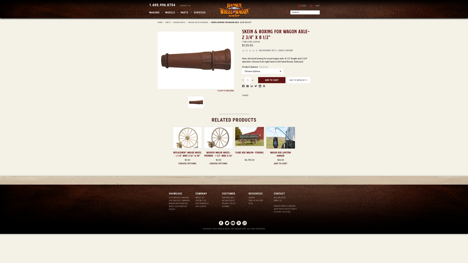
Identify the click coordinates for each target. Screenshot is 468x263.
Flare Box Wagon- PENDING (249, 152)
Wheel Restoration (178, 206)
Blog (251, 203)
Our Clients (200, 206)
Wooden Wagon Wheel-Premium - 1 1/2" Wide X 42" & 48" (218, 155)
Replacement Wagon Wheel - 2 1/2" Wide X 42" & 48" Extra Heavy (187, 155)
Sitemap (226, 206)
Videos (252, 198)
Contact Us (185, 6)
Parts (184, 12)
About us (199, 198)
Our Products (202, 203)
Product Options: (255, 67)
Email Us (278, 201)
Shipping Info (228, 198)
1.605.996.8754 (162, 5)
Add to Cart (280, 163)
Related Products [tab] (234, 120)
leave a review (285, 50)
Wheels (170, 12)
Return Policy (228, 201)
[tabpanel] (187, 146)
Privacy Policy (229, 203)
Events (172, 209)
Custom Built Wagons (179, 198)
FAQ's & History (256, 201)
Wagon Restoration (178, 203)
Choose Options (187, 163)
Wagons (154, 12)
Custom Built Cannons (179, 201)
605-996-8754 (279, 198)
